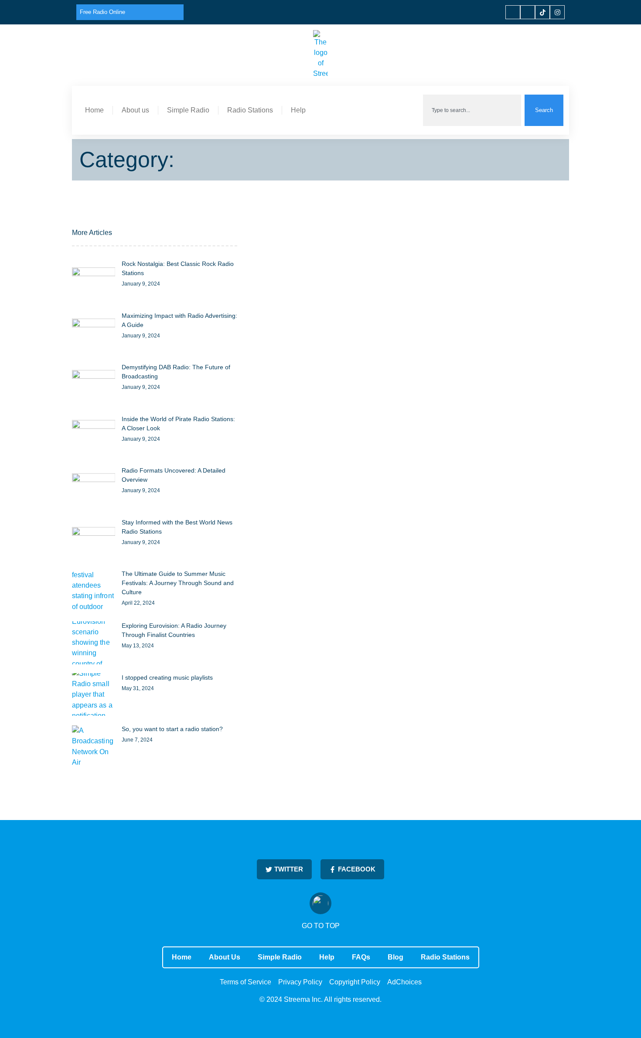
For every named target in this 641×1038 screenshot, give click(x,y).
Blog (395, 957)
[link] (93, 281)
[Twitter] (527, 12)
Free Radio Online (102, 12)
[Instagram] (557, 12)
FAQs (361, 957)
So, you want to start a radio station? (172, 728)
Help (298, 110)
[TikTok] (542, 12)
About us (135, 110)
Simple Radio (188, 110)
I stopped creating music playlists (167, 677)
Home (94, 110)
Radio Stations (250, 110)
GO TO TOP (321, 925)
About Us (224, 957)
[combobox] (472, 110)
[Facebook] (512, 12)
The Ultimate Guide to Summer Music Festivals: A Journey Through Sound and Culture (178, 583)
